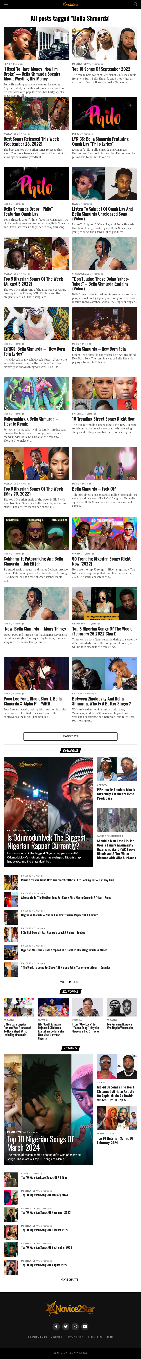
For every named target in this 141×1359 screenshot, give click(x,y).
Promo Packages (37, 1337)
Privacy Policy (75, 1337)
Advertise (56, 1337)
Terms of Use (95, 1337)
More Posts (70, 736)
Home (110, 1337)
